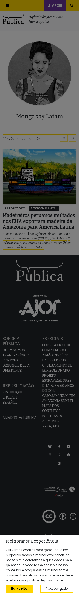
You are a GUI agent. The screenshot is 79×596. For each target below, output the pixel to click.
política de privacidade (45, 580)
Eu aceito (19, 589)
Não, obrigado (57, 589)
